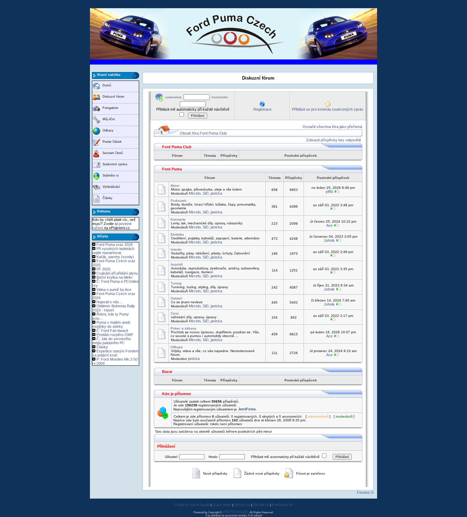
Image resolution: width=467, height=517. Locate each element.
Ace (329, 225)
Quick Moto (221, 505)
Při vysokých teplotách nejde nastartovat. (113, 251)
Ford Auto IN (282, 505)
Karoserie (178, 219)
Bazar (167, 371)
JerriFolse (247, 409)
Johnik (329, 240)
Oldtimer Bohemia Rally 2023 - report (113, 308)
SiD (206, 193)
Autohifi (177, 264)
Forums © (365, 492)
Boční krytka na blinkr (114, 277)
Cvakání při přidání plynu (117, 273)
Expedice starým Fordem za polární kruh (115, 353)
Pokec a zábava (183, 328)
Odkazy (108, 130)
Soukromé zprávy (115, 164)
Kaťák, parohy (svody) (115, 257)
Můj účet (109, 119)
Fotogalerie (110, 108)
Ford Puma (172, 169)
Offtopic (177, 347)
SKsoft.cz (242, 505)
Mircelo (195, 193)
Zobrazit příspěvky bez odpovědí (333, 140)
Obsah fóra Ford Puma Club (203, 133)
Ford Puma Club (176, 147)
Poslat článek (112, 141)
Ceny (175, 313)
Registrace (262, 109)
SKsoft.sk (261, 505)
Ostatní (176, 298)
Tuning (176, 283)
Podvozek (178, 200)
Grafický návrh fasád (192, 505)
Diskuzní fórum (113, 96)
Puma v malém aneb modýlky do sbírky (111, 324)
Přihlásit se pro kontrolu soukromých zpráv (327, 109)
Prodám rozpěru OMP (114, 335)
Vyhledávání (111, 186)
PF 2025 (103, 269)
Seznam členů (113, 153)
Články (107, 198)
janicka (216, 193)
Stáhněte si (111, 175)
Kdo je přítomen (176, 394)
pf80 (329, 192)
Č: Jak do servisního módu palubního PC (111, 341)
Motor (175, 185)
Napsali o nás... (109, 302)
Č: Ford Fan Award (112, 331)
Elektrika (177, 234)
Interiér (176, 249)
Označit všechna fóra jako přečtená (332, 127)
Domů (107, 85)
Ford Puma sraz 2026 (114, 244)
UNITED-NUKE (235, 512)
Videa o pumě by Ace (113, 290)
